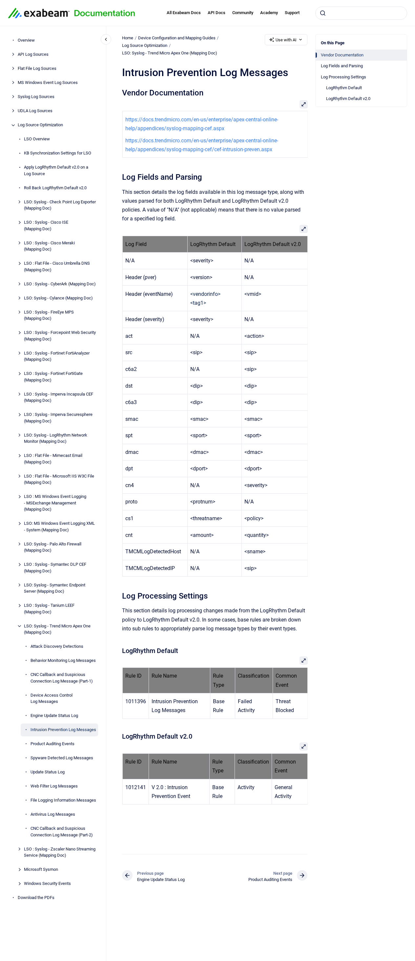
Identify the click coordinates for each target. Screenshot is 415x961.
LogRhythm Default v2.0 (348, 98)
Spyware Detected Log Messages (62, 758)
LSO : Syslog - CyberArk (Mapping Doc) (60, 283)
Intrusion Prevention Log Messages (63, 729)
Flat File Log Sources (37, 68)
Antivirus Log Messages (53, 814)
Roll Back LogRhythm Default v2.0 (55, 187)
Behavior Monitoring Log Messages (63, 660)
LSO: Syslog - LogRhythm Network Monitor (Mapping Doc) (55, 438)
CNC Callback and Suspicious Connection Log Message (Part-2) (62, 832)
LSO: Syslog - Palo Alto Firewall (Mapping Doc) (52, 547)
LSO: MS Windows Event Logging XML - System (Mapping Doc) (59, 527)
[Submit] (323, 13)
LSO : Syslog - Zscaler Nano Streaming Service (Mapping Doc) (59, 852)
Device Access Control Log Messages (52, 698)
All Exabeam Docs (184, 12)
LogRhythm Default (344, 87)
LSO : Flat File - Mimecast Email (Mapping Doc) (53, 459)
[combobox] (361, 13)
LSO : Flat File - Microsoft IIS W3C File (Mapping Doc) (59, 479)
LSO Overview (37, 139)
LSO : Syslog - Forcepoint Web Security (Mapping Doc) (60, 336)
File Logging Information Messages (63, 800)
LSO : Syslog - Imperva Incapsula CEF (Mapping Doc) (58, 397)
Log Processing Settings (343, 76)
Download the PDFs (36, 897)
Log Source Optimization (40, 125)
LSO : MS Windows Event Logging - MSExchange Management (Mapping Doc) (55, 503)
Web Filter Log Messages (54, 786)
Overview (26, 40)
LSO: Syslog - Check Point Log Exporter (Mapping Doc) (60, 205)
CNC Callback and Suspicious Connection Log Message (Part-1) (62, 678)
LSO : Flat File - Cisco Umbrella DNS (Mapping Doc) (57, 267)
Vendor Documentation (342, 54)
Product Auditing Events (52, 744)
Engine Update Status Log (54, 715)
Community (242, 12)
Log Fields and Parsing (342, 65)
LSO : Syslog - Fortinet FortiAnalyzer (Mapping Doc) (57, 356)
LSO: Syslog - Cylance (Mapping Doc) (58, 298)
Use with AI (286, 39)
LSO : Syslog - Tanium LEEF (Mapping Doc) (49, 609)
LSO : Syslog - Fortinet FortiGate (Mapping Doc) (53, 377)
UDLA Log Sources (35, 111)
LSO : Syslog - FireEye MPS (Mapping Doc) (49, 315)
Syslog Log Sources (36, 96)
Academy (269, 12)
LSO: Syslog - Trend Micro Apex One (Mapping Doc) (57, 629)
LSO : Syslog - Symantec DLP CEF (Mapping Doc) (55, 568)
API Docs (216, 12)
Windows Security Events (47, 883)
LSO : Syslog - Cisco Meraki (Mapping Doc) (49, 246)
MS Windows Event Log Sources (48, 82)
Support (292, 12)
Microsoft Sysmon (41, 869)
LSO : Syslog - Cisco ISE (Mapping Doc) (46, 226)
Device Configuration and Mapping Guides (177, 37)
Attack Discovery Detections (57, 646)
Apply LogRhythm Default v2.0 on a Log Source (56, 170)
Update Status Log (48, 772)
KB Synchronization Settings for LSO (57, 153)
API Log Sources (33, 54)
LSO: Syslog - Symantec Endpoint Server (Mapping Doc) (54, 588)
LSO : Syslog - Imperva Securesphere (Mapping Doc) (58, 418)
